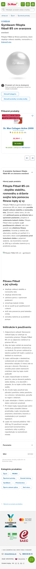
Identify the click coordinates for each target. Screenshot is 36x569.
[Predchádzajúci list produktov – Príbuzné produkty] (27, 158)
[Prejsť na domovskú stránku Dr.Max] (12, 4)
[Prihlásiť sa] (28, 4)
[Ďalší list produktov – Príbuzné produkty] (32, 158)
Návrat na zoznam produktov (13, 504)
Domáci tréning (25, 478)
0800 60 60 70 (27, 554)
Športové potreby (9, 478)
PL (18, 563)
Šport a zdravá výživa (10, 487)
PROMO (15, 473)
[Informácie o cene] (21, 138)
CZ (16, 563)
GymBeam (6, 483)
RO (21, 563)
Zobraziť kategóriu (10, 94)
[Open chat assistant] (31, 559)
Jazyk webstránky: (8, 559)
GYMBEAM (5, 21)
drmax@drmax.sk (10, 554)
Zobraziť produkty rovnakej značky (15, 99)
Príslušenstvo (20, 483)
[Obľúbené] (23, 4)
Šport (5, 473)
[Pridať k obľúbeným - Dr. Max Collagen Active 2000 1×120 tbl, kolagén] (32, 116)
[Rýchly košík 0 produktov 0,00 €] (33, 4)
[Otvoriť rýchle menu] (3, 4)
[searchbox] (18, 10)
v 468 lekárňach (25, 147)
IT (23, 563)
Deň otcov (26, 487)
